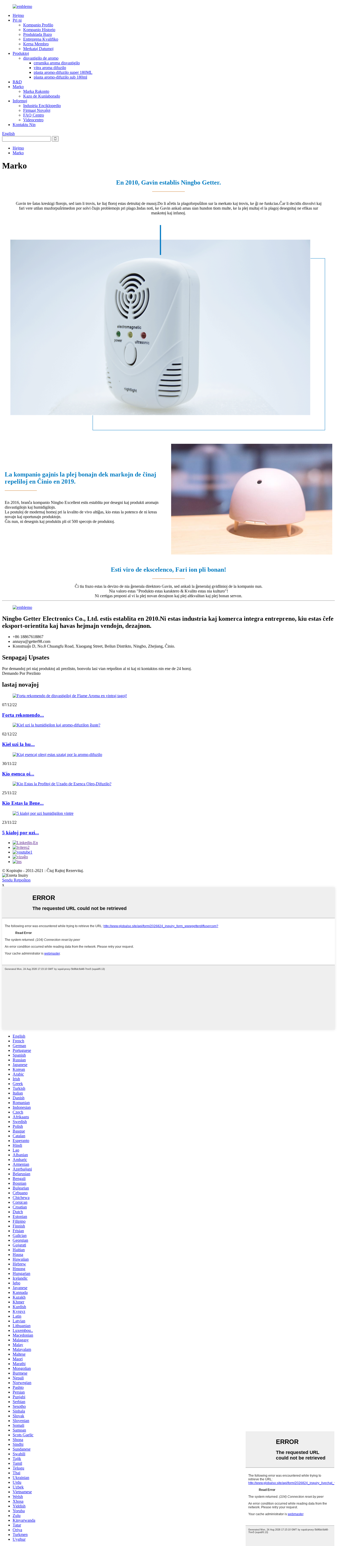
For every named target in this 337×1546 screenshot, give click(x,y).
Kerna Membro (36, 44)
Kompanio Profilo (38, 25)
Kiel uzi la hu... (18, 744)
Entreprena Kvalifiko (40, 39)
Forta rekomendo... (23, 715)
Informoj (20, 101)
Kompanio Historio (39, 29)
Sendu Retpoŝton (16, 880)
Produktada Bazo (37, 34)
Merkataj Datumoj (38, 48)
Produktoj (21, 53)
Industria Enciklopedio (42, 105)
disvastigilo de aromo (40, 58)
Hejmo (18, 15)
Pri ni (17, 20)
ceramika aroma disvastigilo (57, 63)
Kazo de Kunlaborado (41, 96)
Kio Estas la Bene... (23, 803)
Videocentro (33, 120)
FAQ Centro (33, 115)
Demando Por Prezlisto (21, 673)
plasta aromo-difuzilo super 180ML (63, 72)
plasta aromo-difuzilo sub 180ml (60, 77)
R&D (17, 82)
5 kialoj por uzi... (20, 832)
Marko (18, 86)
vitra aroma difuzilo (50, 67)
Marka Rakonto (36, 91)
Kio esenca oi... (18, 774)
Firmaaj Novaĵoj (36, 110)
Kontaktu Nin (24, 124)
